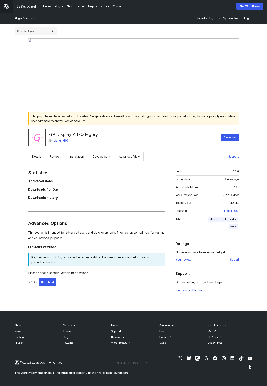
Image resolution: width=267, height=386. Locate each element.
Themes (68, 331)
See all (234, 259)
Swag (164, 342)
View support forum (189, 290)
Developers (118, 337)
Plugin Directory (24, 18)
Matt (212, 331)
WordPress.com (219, 325)
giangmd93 (61, 140)
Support (233, 156)
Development (101, 156)
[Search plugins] (53, 31)
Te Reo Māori (56, 363)
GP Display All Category (73, 134)
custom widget (229, 219)
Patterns (68, 342)
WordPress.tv (120, 342)
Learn (114, 325)
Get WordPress (250, 6)
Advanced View (129, 156)
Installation (76, 156)
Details (36, 156)
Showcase (69, 325)
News (18, 331)
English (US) (231, 210)
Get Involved (167, 325)
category (214, 219)
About (18, 325)
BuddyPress (216, 342)
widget (233, 226)
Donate (165, 337)
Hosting (19, 337)
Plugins (67, 337)
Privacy (19, 342)
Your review (183, 259)
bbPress (214, 337)
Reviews (55, 156)
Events (163, 331)
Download (230, 137)
